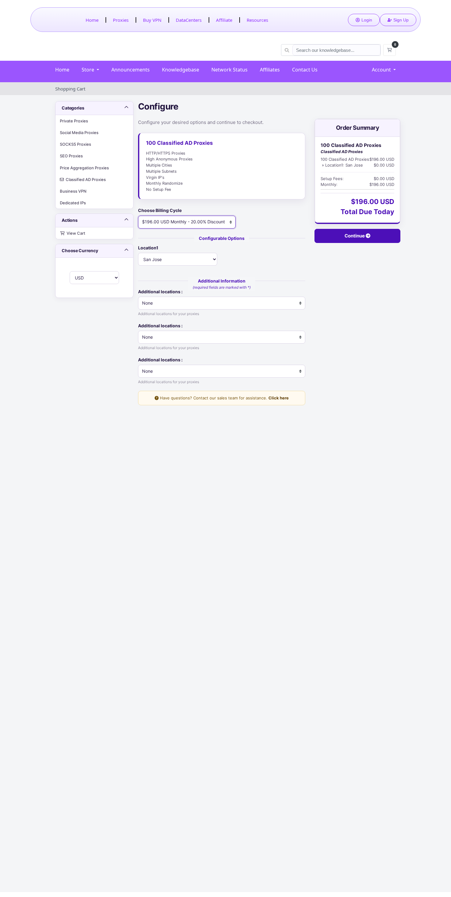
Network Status (229, 69)
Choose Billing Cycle (160, 210)
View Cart (75, 233)
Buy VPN (152, 20)
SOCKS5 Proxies (75, 144)
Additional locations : (160, 291)
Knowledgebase (180, 69)
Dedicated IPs (73, 202)
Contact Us (305, 69)
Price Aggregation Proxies (84, 167)
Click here (278, 397)
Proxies (121, 20)
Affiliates (270, 69)
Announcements (130, 69)
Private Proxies (74, 120)
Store (88, 69)
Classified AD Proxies (85, 179)
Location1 (148, 247)
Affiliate (224, 20)
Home (92, 20)
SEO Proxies (71, 155)
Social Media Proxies (79, 132)
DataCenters (189, 20)
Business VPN (73, 191)
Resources (257, 20)
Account (382, 69)
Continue (355, 236)
